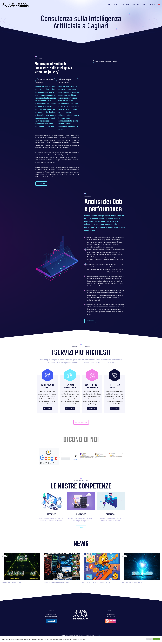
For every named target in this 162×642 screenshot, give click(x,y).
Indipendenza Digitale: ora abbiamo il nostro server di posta (58, 582)
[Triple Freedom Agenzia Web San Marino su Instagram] (110, 622)
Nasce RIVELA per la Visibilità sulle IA (132, 582)
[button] (41, 183)
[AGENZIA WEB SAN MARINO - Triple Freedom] (16, 4)
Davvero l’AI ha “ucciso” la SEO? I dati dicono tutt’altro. (97, 582)
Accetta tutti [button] (156, 639)
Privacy (99, 636)
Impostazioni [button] (149, 639)
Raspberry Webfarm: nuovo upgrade (11, 582)
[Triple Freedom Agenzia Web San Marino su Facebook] (51, 622)
